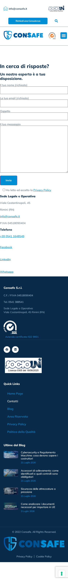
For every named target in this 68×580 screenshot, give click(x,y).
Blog (10, 409)
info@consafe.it (10, 216)
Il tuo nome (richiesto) (13, 85)
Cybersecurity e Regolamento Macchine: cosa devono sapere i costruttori (39, 455)
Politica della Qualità (21, 432)
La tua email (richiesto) (14, 98)
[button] (56, 21)
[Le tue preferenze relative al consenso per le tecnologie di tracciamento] (61, 573)
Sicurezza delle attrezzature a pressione (38, 490)
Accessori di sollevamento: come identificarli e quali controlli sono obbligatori (40, 473)
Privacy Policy (42, 190)
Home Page (15, 393)
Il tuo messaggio (10, 124)
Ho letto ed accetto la (28, 190)
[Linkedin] (15, 349)
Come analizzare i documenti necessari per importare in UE (38, 505)
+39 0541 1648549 (12, 236)
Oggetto (5, 111)
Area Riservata (17, 416)
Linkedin (5, 259)
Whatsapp (6, 271)
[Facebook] (7, 349)
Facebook (6, 247)
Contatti (12, 401)
